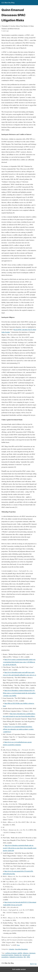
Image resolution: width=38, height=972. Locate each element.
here (18, 945)
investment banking (7, 955)
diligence (25, 953)
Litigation (11, 949)
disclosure (32, 953)
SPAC (28, 957)
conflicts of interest (11, 953)
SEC (25, 957)
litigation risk (18, 955)
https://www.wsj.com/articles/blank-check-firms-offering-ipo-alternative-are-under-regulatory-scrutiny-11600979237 (18, 729)
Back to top (33, 964)
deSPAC (19, 953)
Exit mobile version (19, 969)
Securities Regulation (21, 949)
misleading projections (16, 957)
